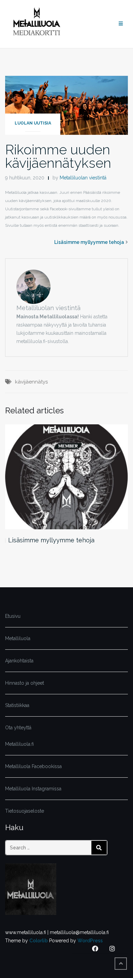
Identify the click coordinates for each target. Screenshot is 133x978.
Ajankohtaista (19, 660)
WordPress (90, 940)
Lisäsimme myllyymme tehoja (89, 242)
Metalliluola (17, 638)
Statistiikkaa (17, 705)
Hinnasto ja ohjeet (24, 683)
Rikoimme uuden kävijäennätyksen (58, 156)
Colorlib (38, 940)
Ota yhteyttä (18, 727)
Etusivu (12, 616)
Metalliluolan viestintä (83, 177)
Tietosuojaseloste (24, 811)
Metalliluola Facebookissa (33, 766)
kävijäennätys (31, 382)
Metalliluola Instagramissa (33, 788)
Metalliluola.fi (19, 744)
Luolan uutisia (33, 123)
